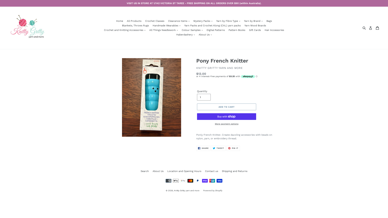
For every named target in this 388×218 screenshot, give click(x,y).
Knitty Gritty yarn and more (186, 190)
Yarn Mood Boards (255, 25)
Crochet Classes (154, 21)
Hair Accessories (274, 30)
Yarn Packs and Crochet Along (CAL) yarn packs (212, 25)
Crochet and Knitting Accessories (124, 30)
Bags (269, 21)
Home (119, 21)
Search (145, 171)
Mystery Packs (202, 21)
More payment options (226, 124)
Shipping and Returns (234, 171)
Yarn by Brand (252, 21)
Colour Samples (191, 30)
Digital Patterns (216, 30)
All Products (134, 21)
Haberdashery (184, 34)
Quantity (202, 91)
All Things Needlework (162, 30)
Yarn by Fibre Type (227, 21)
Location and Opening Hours (184, 171)
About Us (204, 34)
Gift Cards (255, 30)
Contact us (211, 171)
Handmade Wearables (166, 25)
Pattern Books (237, 30)
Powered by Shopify (212, 190)
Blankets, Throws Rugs (135, 25)
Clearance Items (178, 21)
